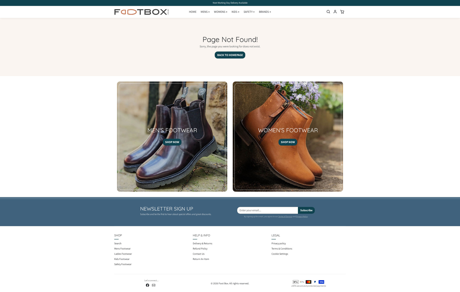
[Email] (154, 285)
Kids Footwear (122, 259)
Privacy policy (279, 243)
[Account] (335, 11)
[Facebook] (147, 285)
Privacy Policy (302, 216)
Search (117, 243)
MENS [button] (204, 12)
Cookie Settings (280, 253)
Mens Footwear (122, 248)
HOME (192, 12)
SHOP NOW (172, 142)
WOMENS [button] (219, 12)
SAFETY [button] (248, 12)
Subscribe (306, 210)
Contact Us (198, 253)
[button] (328, 11)
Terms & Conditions (282, 248)
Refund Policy (200, 248)
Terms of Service (285, 216)
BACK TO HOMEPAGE (230, 55)
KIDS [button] (234, 12)
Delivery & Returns (202, 243)
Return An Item (201, 259)
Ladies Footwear (123, 253)
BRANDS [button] (264, 12)
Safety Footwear (123, 264)
